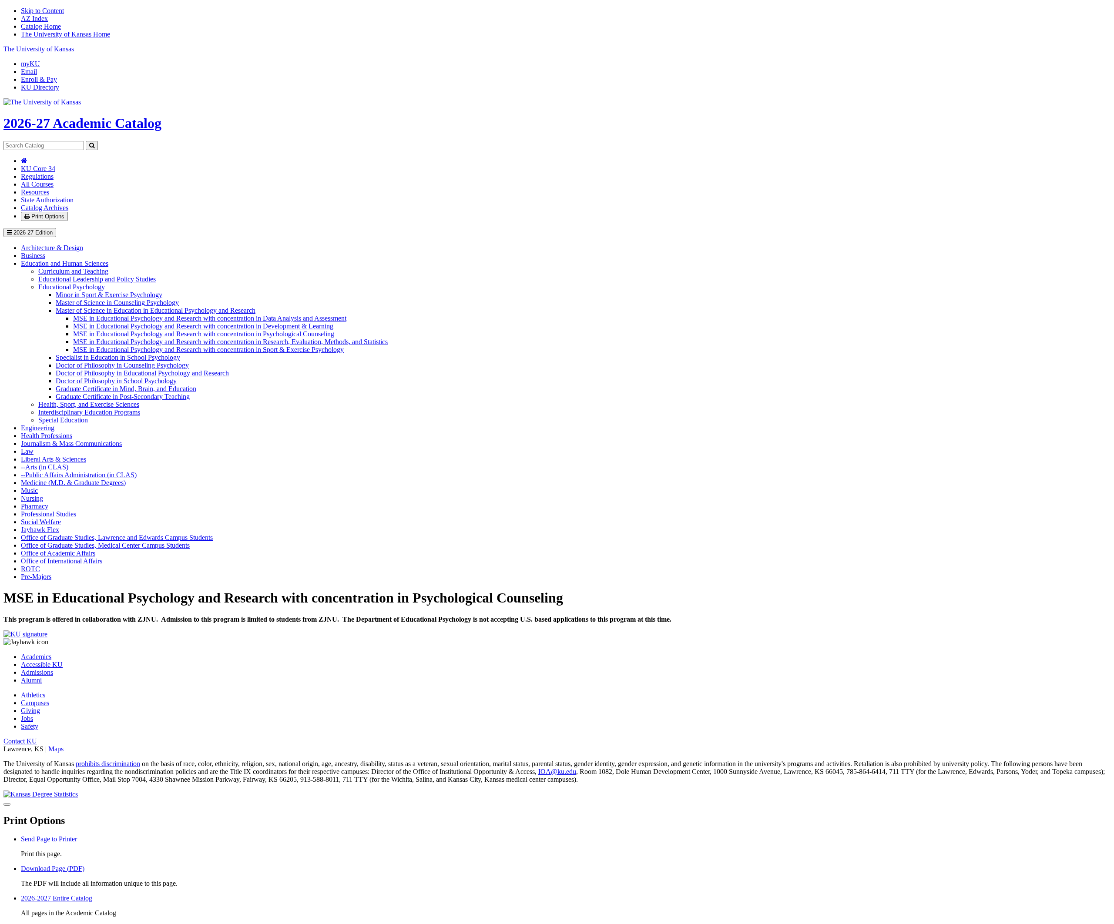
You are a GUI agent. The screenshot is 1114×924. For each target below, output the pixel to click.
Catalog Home (41, 26)
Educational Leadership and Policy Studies (97, 279)
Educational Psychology (71, 287)
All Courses (37, 184)
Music (29, 490)
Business (33, 255)
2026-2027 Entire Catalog (56, 898)
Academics (36, 656)
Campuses (35, 702)
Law (27, 451)
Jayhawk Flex (40, 529)
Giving (30, 710)
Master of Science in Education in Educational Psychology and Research (155, 310)
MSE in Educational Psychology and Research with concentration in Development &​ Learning (203, 326)
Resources (35, 192)
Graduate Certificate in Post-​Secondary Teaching (123, 396)
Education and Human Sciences (64, 263)
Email (29, 71)
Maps (56, 749)
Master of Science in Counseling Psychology (117, 302)
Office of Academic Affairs (58, 553)
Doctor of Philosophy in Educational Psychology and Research (142, 373)
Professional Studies (48, 514)
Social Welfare (41, 522)
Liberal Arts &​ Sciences (53, 459)
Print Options (47, 216)
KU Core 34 (38, 168)
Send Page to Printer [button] (49, 839)
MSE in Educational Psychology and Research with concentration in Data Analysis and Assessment (209, 318)
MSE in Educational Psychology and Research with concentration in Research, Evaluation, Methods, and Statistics (230, 341)
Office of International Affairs (61, 561)
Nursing (32, 498)
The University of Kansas (38, 49)
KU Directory (40, 87)
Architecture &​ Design (52, 247)
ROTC (30, 568)
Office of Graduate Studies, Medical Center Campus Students (105, 545)
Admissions (37, 672)
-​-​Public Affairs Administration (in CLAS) (79, 475)
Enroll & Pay (39, 79)
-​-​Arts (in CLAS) (44, 467)
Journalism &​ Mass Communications (71, 443)
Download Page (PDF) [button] (52, 868)
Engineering (37, 428)
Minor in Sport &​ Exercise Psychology (109, 294)
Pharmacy (34, 506)
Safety (29, 726)
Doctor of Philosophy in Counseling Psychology (122, 365)
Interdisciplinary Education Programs (89, 412)
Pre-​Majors (36, 576)
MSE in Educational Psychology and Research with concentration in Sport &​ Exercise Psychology (208, 349)
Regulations (37, 176)
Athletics (33, 695)
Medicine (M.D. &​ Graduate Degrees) (73, 482)
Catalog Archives (44, 207)
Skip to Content (42, 10)
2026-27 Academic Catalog (82, 123)
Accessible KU (42, 664)
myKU (30, 63)
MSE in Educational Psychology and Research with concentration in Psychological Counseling (203, 334)
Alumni (31, 680)
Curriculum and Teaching (73, 271)
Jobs (27, 718)
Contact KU (20, 741)
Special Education (63, 420)
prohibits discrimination (108, 763)
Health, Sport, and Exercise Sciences (88, 404)
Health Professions (46, 435)
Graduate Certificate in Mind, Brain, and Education (126, 388)
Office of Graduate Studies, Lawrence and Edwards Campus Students (117, 537)
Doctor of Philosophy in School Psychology (116, 381)
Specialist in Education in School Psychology (118, 357)
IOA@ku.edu (557, 771)
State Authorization (47, 200)
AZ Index (34, 18)
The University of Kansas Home (65, 34)
